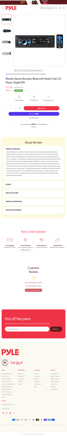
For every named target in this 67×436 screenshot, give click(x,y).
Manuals (36, 379)
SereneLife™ (21, 376)
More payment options (34, 117)
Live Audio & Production (8, 384)
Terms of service (52, 425)
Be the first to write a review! (33, 290)
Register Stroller (55, 379)
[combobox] (46, 8)
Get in (55, 329)
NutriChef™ (21, 379)
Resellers (36, 381)
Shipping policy (61, 425)
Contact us (37, 376)
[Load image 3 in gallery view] (6, 42)
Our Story (36, 374)
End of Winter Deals (7, 374)
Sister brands (37, 384)
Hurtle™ (20, 381)
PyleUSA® (20, 374)
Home (7, 74)
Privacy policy (44, 425)
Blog (35, 387)
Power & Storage (6, 392)
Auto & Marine (5, 376)
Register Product (55, 376)
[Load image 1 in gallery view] (6, 19)
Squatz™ (20, 384)
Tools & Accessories (7, 394)
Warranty (53, 387)
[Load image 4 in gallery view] (6, 53)
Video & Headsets (6, 389)
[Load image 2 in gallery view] (6, 31)
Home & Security (6, 381)
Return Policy (54, 384)
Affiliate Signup (55, 381)
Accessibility (54, 389)
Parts (3, 397)
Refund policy (36, 425)
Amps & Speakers (6, 379)
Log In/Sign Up (55, 374)
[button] (2, 8)
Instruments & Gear (7, 387)
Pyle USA (8, 424)
